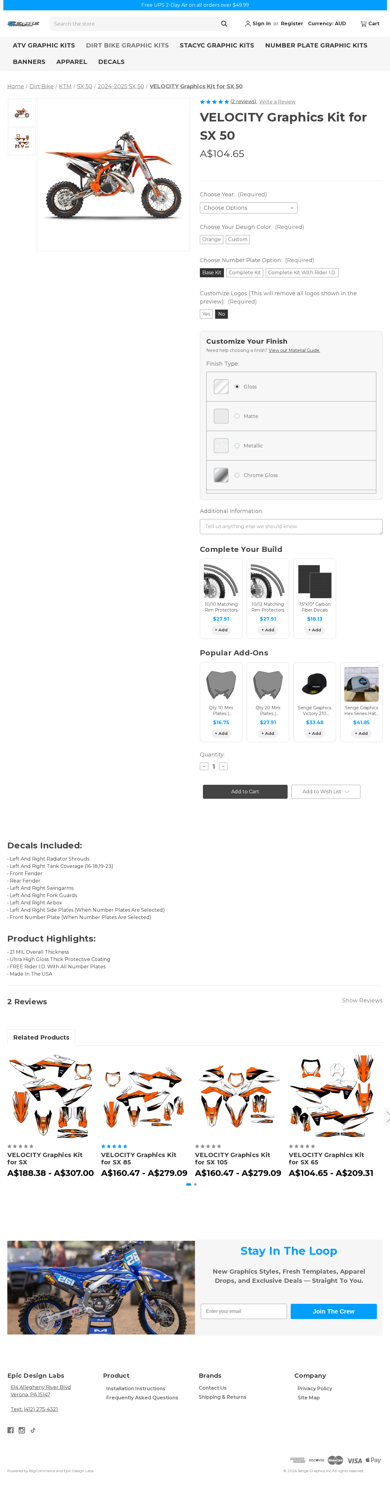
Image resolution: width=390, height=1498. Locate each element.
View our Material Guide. (294, 350)
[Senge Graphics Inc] (23, 23)
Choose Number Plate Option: (257, 260)
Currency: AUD (328, 23)
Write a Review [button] (277, 102)
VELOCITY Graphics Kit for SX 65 (326, 1158)
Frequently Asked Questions (142, 1398)
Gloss (250, 387)
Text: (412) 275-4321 (34, 1409)
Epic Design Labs (79, 1470)
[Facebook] (10, 1430)
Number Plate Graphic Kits (316, 45)
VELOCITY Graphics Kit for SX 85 (138, 1158)
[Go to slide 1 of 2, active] (188, 1184)
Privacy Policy (315, 1388)
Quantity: (212, 754)
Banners (29, 61)
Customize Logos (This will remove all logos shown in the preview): (278, 297)
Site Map (309, 1398)
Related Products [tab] (41, 1037)
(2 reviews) (243, 101)
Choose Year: (233, 194)
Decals (111, 61)
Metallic (253, 446)
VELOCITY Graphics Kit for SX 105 (232, 1158)
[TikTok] (33, 1430)
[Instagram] (22, 1430)
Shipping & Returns (222, 1397)
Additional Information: (231, 511)
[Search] (224, 23)
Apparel (71, 61)
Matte (251, 416)
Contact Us (213, 1388)
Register (292, 23)
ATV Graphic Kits (44, 45)
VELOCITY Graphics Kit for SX (45, 1158)
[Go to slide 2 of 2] (195, 1184)
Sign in (261, 23)
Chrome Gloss (261, 475)
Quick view (50, 1096)
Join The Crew (334, 1311)
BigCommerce (42, 1470)
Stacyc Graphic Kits (217, 45)
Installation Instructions (135, 1388)
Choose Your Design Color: (252, 227)
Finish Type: (222, 363)
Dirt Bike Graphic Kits (127, 45)
